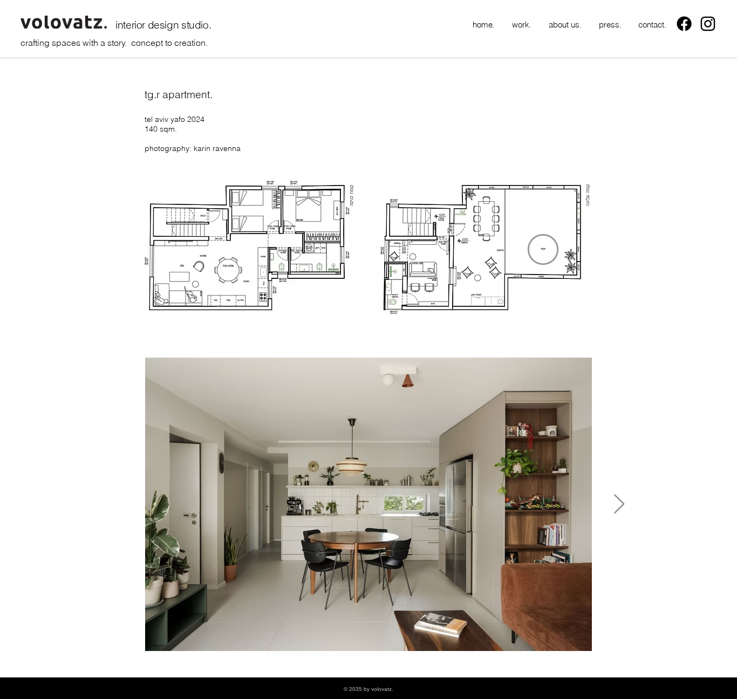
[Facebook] (684, 23)
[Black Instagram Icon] (708, 23)
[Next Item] (619, 504)
